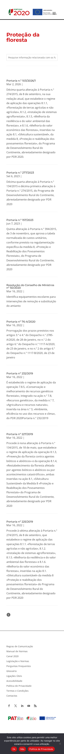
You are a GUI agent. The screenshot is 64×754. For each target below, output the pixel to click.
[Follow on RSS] (35, 705)
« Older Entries (20, 614)
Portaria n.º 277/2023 (20, 172)
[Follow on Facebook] (9, 705)
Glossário (11, 671)
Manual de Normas (17, 651)
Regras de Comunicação (19, 646)
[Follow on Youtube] (28, 705)
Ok (13, 749)
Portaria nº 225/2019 (19, 521)
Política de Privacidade (19, 686)
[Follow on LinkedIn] (22, 705)
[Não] (60, 743)
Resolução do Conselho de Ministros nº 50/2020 (30, 286)
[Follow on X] (15, 705)
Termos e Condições (17, 691)
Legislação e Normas (17, 661)
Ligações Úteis (14, 676)
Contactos (11, 696)
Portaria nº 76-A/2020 (20, 321)
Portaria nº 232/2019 (19, 373)
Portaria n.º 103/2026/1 (21, 80)
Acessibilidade (14, 681)
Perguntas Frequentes (18, 666)
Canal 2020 (12, 656)
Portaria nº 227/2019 (19, 434)
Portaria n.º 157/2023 (19, 220)
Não (22, 749)
